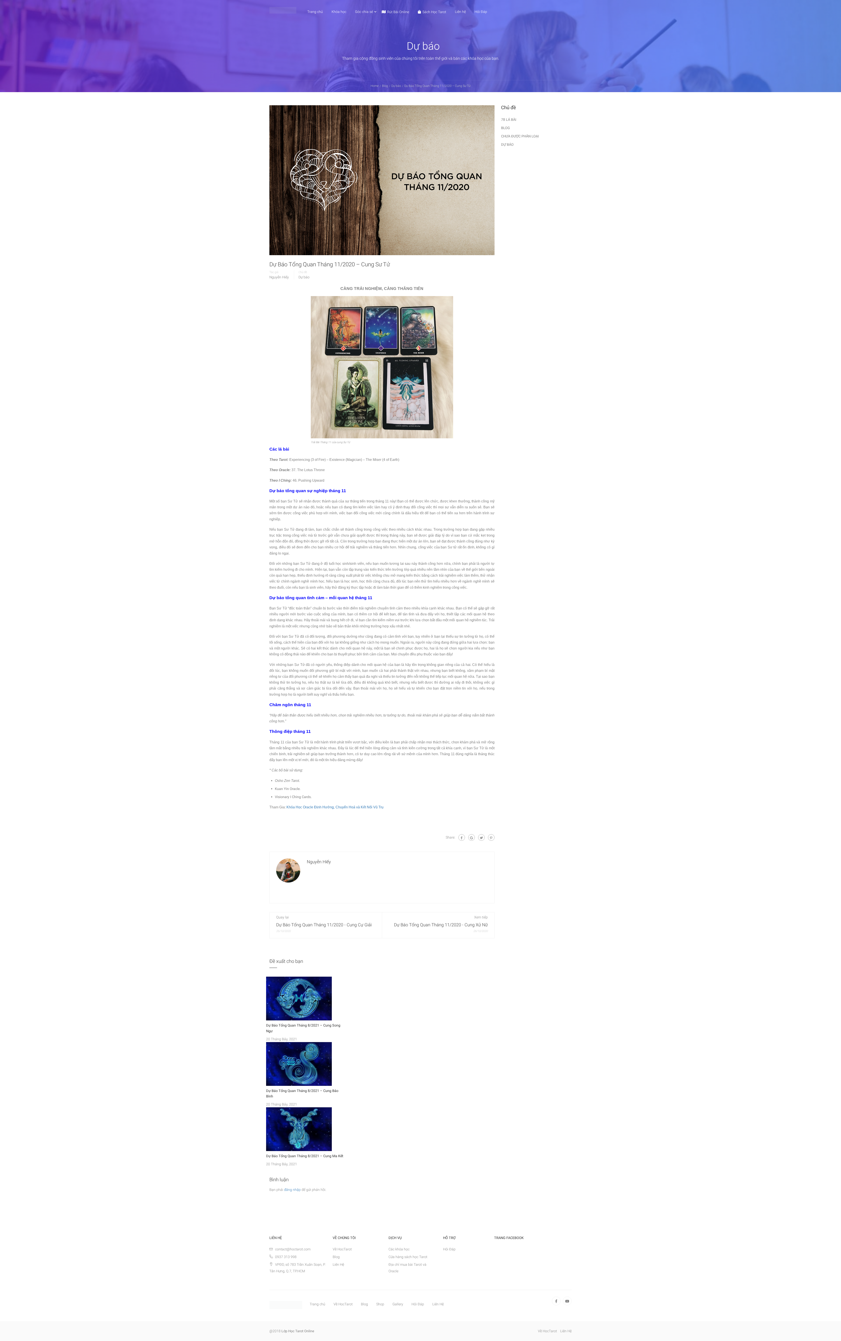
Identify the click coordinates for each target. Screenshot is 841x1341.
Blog (505, 128)
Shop (380, 1304)
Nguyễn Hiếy (279, 277)
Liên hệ (460, 12)
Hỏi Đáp (481, 12)
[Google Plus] (471, 837)
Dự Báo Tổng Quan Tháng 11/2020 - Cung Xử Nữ (441, 924)
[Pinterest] (491, 837)
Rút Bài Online (398, 12)
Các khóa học (399, 1249)
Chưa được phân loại (520, 136)
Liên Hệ (338, 1264)
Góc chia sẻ (364, 12)
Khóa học (339, 12)
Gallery (397, 1304)
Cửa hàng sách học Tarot (408, 1257)
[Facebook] (461, 837)
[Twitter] (481, 837)
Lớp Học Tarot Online (297, 1331)
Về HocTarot (342, 1249)
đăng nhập (292, 1190)
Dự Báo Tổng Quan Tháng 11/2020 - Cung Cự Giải (324, 924)
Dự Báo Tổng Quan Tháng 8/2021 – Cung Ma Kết (304, 1156)
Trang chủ (315, 12)
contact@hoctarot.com (293, 1249)
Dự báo (304, 277)
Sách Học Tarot (434, 12)
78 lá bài (508, 120)
